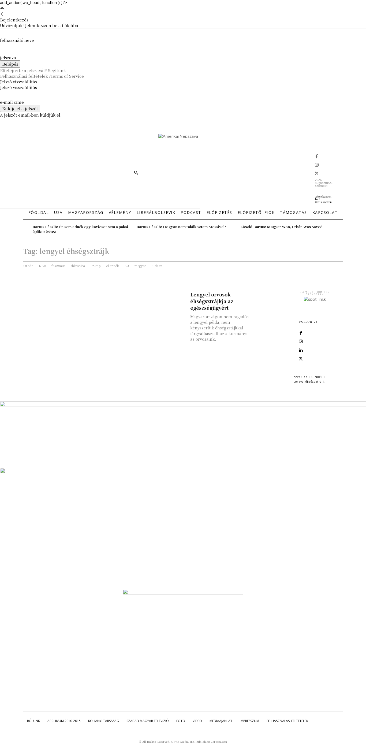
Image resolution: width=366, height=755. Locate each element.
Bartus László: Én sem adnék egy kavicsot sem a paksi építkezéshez (80, 229)
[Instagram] (316, 165)
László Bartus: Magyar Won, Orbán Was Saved (281, 226)
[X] (316, 174)
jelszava (8, 57)
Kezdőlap (301, 377)
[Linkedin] (301, 350)
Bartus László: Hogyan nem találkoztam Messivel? (181, 226)
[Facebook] (316, 157)
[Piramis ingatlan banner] (183, 405)
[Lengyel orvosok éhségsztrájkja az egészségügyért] (270, 299)
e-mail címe (12, 102)
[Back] (2, 14)
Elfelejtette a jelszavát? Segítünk (33, 70)
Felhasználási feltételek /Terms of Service (42, 76)
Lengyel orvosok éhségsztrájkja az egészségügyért (211, 301)
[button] (136, 172)
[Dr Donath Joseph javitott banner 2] (183, 593)
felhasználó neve (17, 40)
